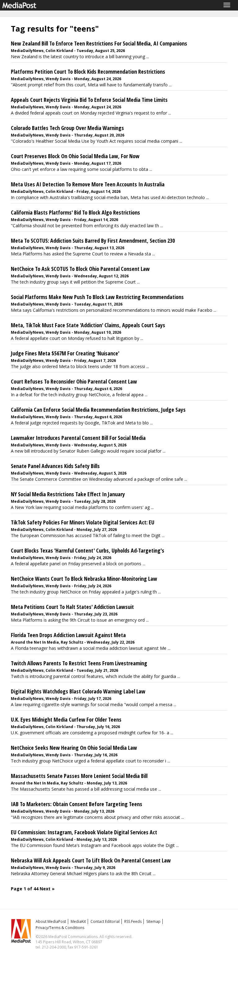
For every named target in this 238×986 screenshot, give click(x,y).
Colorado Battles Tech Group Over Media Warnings (67, 128)
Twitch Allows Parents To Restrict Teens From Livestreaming (79, 663)
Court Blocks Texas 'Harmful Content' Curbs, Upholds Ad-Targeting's (87, 550)
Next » (47, 889)
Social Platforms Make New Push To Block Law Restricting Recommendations (97, 297)
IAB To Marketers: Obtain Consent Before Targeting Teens (76, 804)
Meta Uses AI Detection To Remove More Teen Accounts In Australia (88, 184)
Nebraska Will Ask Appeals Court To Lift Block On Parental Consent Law (91, 860)
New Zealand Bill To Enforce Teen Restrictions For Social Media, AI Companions (99, 43)
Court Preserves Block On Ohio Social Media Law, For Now (75, 156)
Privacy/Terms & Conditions (60, 927)
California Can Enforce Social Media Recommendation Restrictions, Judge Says (98, 409)
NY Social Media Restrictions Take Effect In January (68, 494)
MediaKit (78, 921)
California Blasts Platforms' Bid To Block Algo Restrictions (75, 212)
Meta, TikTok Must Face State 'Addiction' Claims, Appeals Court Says (88, 325)
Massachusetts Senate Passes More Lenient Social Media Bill (79, 776)
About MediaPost (51, 921)
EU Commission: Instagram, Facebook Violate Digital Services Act (84, 832)
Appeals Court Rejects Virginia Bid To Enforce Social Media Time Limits (89, 99)
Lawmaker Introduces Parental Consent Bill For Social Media (78, 438)
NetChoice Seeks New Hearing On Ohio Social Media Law (74, 747)
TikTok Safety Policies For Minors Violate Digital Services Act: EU (82, 522)
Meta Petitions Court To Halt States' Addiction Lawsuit (72, 607)
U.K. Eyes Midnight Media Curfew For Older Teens (66, 719)
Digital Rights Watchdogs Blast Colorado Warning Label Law (78, 691)
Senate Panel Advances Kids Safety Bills (55, 466)
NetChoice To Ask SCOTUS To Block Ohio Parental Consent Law (80, 268)
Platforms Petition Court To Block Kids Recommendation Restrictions (88, 71)
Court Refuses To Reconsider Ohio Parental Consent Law (74, 381)
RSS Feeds (133, 921)
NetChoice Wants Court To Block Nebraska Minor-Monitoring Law (84, 578)
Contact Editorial (105, 921)
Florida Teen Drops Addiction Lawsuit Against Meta (68, 635)
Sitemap (153, 921)
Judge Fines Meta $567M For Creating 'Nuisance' (65, 353)
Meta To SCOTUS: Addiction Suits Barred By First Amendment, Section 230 (93, 240)
